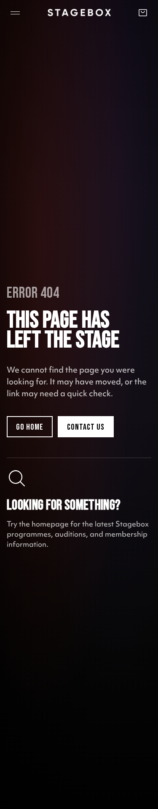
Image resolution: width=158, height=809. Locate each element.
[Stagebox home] (79, 12)
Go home (29, 427)
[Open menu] (15, 12)
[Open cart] (142, 12)
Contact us (85, 427)
